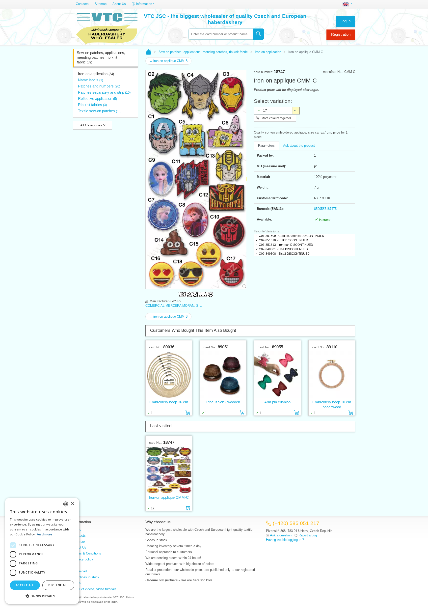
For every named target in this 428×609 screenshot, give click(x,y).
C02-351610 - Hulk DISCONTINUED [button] (283, 240)
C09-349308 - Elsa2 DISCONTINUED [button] (284, 253)
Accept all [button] (25, 585)
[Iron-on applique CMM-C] (169, 470)
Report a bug (307, 535)
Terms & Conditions (87, 553)
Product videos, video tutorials (94, 589)
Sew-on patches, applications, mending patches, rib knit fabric (101, 57)
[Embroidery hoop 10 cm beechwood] (332, 374)
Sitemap (101, 4)
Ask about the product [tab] (299, 145)
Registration (340, 34)
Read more (44, 534)
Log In (345, 21)
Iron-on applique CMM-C (169, 497)
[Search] (258, 34)
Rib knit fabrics (92, 105)
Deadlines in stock (86, 577)
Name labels (90, 80)
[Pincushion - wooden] (223, 374)
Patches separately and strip (104, 92)
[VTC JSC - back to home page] (107, 28)
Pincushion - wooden (223, 402)
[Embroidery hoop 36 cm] (169, 374)
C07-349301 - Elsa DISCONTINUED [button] (283, 249)
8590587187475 (325, 209)
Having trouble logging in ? (285, 540)
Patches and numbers (99, 86)
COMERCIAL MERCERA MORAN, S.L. (173, 305)
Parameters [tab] (266, 145)
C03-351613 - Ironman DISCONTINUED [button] (286, 245)
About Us (119, 4)
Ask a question (281, 535)
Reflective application (97, 98)
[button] (42, 596)
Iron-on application (96, 74)
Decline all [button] (58, 585)
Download (80, 571)
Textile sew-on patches (99, 111)
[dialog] (42, 551)
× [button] (72, 504)
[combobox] (220, 34)
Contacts (82, 4)
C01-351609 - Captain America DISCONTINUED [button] (291, 236)
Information (143, 4)
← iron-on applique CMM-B (168, 61)
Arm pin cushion (277, 402)
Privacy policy (83, 559)
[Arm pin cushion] (277, 374)
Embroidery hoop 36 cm (168, 402)
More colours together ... (277, 118)
